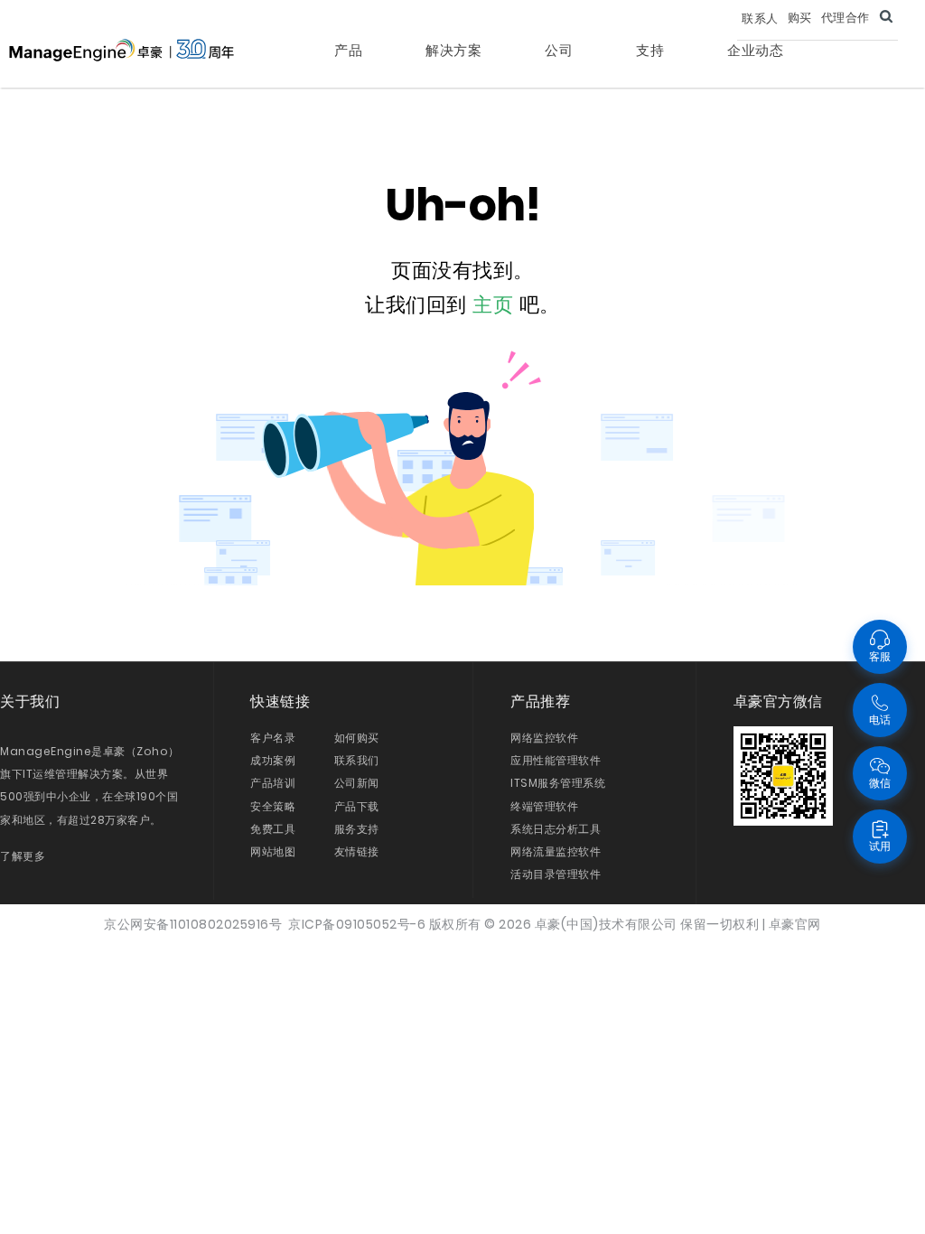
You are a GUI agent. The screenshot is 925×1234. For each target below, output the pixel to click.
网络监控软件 (544, 737)
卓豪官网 (795, 924)
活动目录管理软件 (555, 874)
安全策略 (272, 806)
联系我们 (356, 760)
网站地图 (272, 851)
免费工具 (272, 829)
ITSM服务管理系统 (557, 782)
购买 (800, 17)
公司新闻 (356, 782)
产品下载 (356, 806)
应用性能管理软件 (555, 760)
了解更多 (22, 856)
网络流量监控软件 (555, 851)
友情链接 (356, 851)
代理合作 (845, 17)
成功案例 (272, 760)
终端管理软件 (544, 806)
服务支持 (356, 829)
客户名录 (272, 737)
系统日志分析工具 (555, 829)
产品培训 (272, 782)
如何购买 (356, 737)
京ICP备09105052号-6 (356, 924)
